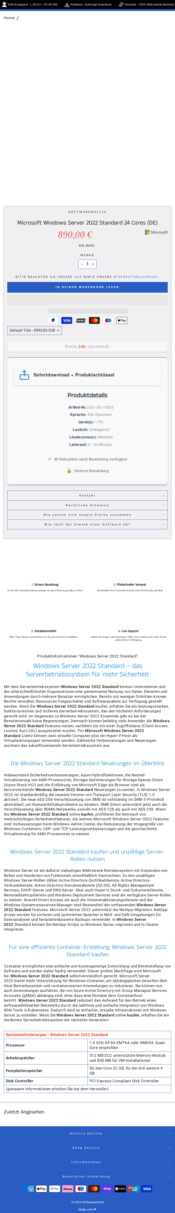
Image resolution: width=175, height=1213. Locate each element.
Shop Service (86, 1147)
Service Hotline (86, 1133)
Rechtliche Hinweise (87, 505)
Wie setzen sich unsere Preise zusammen (87, 515)
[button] (87, 300)
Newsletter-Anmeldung (86, 1176)
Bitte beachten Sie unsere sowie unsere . (87, 277)
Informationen (86, 1162)
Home (9, 18)
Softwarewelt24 (87, 212)
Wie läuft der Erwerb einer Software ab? (87, 524)
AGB (78, 277)
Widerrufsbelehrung (135, 277)
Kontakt (87, 495)
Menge (87, 255)
